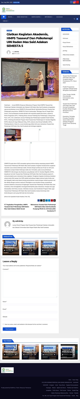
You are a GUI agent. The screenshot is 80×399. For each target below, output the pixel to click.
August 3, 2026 (68, 354)
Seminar (71, 393)
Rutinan (69, 390)
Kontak (73, 395)
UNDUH (5, 21)
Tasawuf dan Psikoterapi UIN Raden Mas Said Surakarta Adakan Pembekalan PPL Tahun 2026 (70, 79)
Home (70, 379)
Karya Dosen (66, 42)
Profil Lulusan (56, 390)
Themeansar (28, 387)
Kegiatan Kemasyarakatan (72, 385)
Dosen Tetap (75, 379)
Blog (77, 395)
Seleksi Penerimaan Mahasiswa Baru (59, 393)
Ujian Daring (66, 65)
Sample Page (75, 390)
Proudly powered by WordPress (8, 387)
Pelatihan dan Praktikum (72, 387)
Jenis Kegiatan (22, 17)
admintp (16, 51)
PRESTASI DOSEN (68, 55)
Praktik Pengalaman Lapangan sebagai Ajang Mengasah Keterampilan (70, 88)
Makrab (54, 387)
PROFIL (10, 17)
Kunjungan (48, 387)
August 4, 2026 (9, 354)
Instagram (51, 385)
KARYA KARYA (36, 17)
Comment (6, 269)
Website (5, 316)
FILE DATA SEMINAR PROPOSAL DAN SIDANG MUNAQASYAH (57, 382)
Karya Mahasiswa (68, 46)
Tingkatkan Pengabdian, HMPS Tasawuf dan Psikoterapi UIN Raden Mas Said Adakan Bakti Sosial (16, 207)
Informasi (48, 17)
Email (5, 309)
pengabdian (48, 390)
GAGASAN (59, 17)
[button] (74, 19)
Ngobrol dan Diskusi (61, 387)
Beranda (76, 393)
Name (5, 301)
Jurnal (56, 385)
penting (12, 243)
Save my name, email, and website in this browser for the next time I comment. (26, 324)
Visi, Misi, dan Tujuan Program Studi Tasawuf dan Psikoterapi (56, 395)
